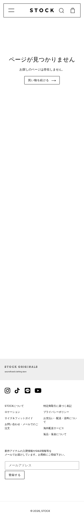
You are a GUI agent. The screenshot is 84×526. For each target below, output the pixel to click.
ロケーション (12, 412)
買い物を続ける (38, 80)
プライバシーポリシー (56, 412)
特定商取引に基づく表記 (57, 406)
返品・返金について (54, 434)
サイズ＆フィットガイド (19, 418)
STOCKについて (14, 406)
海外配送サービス (53, 428)
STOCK (45, 511)
